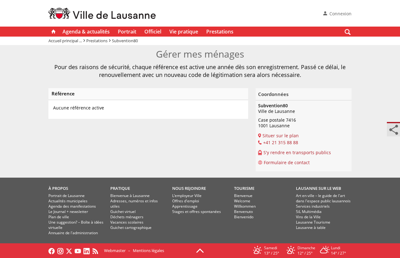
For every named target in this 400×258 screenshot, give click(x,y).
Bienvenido (243, 217)
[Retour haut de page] (200, 250)
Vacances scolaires (126, 222)
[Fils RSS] (97, 250)
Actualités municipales (68, 201)
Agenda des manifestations (72, 206)
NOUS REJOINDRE (189, 188)
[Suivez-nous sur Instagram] (60, 250)
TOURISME (244, 188)
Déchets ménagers (126, 217)
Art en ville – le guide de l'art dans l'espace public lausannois (323, 198)
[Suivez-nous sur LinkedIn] (86, 250)
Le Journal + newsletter (68, 211)
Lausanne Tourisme (313, 222)
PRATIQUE (120, 188)
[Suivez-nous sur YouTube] (78, 250)
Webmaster (115, 250)
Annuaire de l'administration (73, 232)
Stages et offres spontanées (196, 211)
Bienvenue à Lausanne (130, 195)
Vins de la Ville (308, 217)
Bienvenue (243, 195)
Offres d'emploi (185, 201)
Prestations (219, 31)
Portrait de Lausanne (66, 195)
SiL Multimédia (309, 211)
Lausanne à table (311, 227)
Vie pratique (183, 31)
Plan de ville (58, 217)
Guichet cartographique (131, 227)
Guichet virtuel (123, 211)
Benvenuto (243, 211)
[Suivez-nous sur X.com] (69, 250)
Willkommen (245, 206)
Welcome (242, 201)
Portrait (127, 31)
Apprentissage (185, 206)
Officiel (152, 31)
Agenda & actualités (86, 31)
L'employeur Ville (187, 195)
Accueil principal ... (65, 40)
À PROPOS (58, 188)
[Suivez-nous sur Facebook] (51, 250)
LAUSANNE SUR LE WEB (318, 188)
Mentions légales (148, 250)
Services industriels (313, 206)
